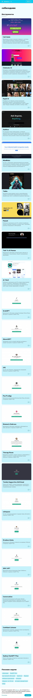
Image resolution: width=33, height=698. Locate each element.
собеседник (5, 673)
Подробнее (4, 695)
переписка (19, 676)
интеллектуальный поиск (21, 681)
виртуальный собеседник (8, 676)
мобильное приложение (8, 678)
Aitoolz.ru (6, 1)
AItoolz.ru (18, 690)
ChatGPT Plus (13, 673)
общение (26, 676)
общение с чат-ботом (7, 681)
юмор (3, 683)
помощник (18, 678)
